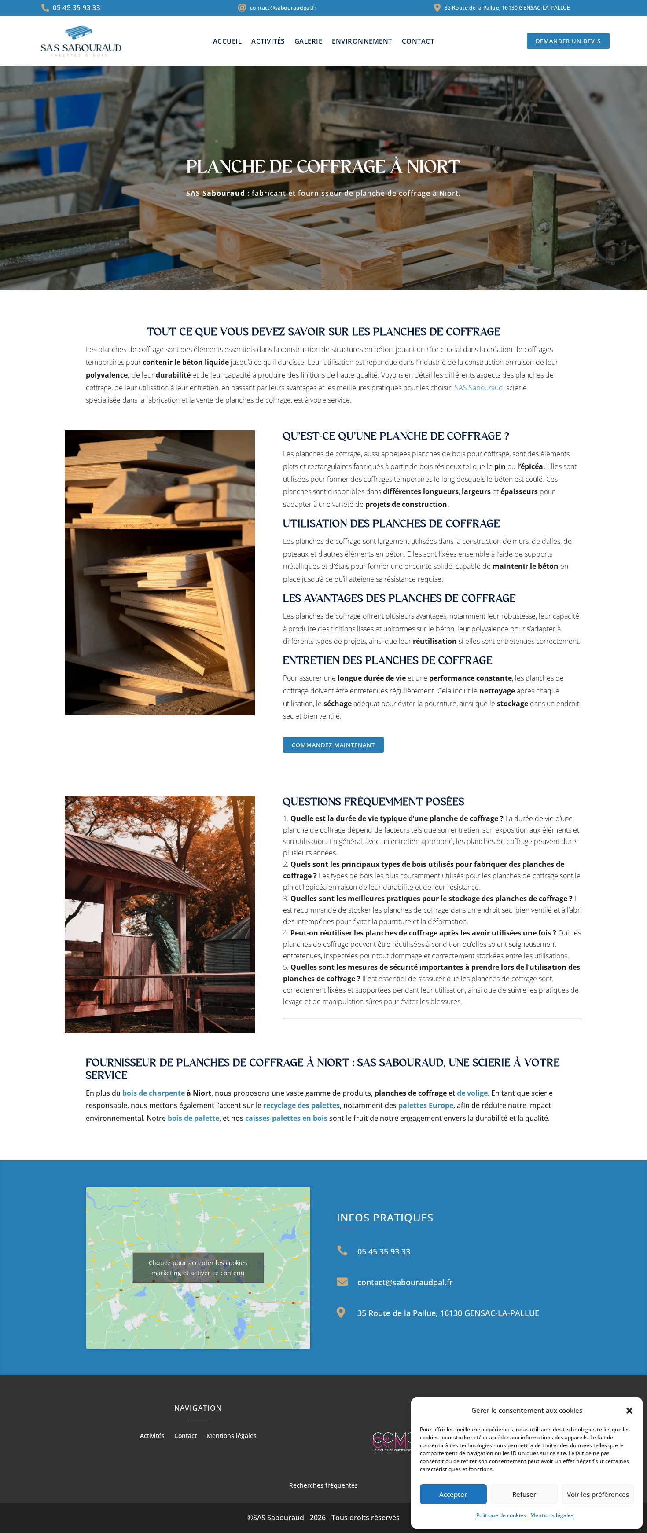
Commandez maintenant (333, 745)
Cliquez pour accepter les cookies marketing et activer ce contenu (198, 1267)
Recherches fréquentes (323, 1485)
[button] (629, 1410)
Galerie (308, 41)
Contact (418, 41)
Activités (268, 41)
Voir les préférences (598, 1494)
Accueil (227, 41)
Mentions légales (551, 1515)
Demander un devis (568, 41)
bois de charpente (153, 1093)
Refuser (524, 1494)
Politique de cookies (501, 1515)
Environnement (362, 41)
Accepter (453, 1494)
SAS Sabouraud (479, 387)
